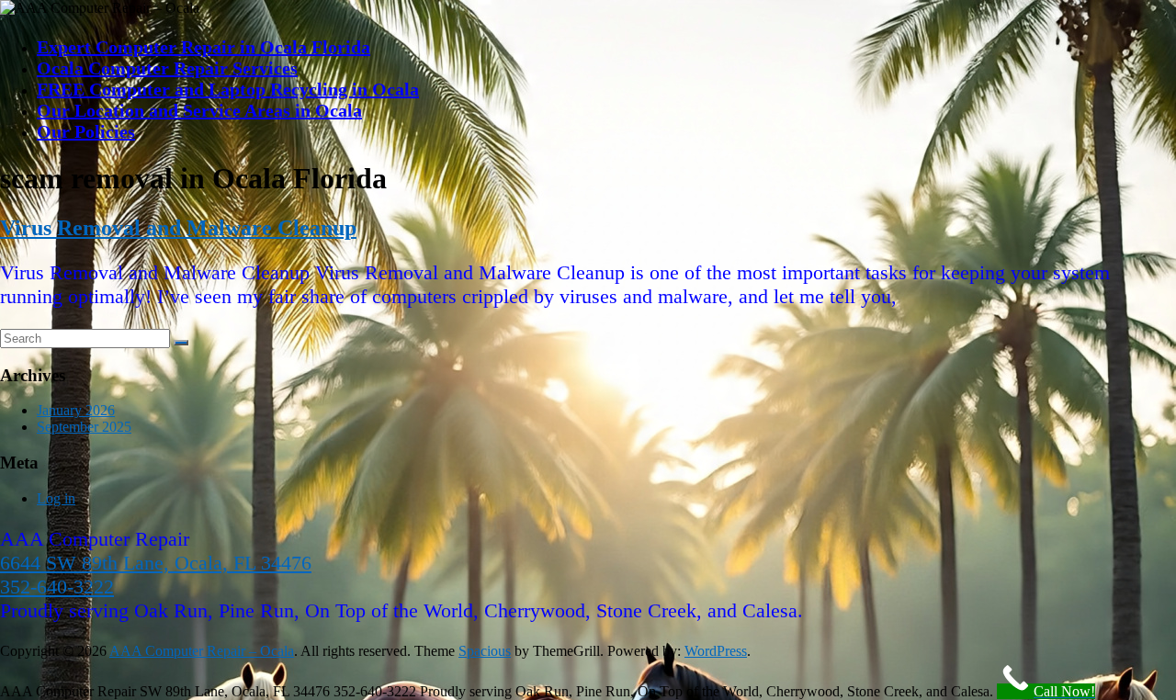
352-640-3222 (57, 586)
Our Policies (86, 131)
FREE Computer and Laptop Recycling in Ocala (228, 89)
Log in (56, 498)
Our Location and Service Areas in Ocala (199, 110)
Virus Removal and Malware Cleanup (178, 228)
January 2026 (76, 410)
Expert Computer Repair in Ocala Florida (203, 47)
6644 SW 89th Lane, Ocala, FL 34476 (155, 562)
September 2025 (84, 427)
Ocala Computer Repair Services (167, 68)
